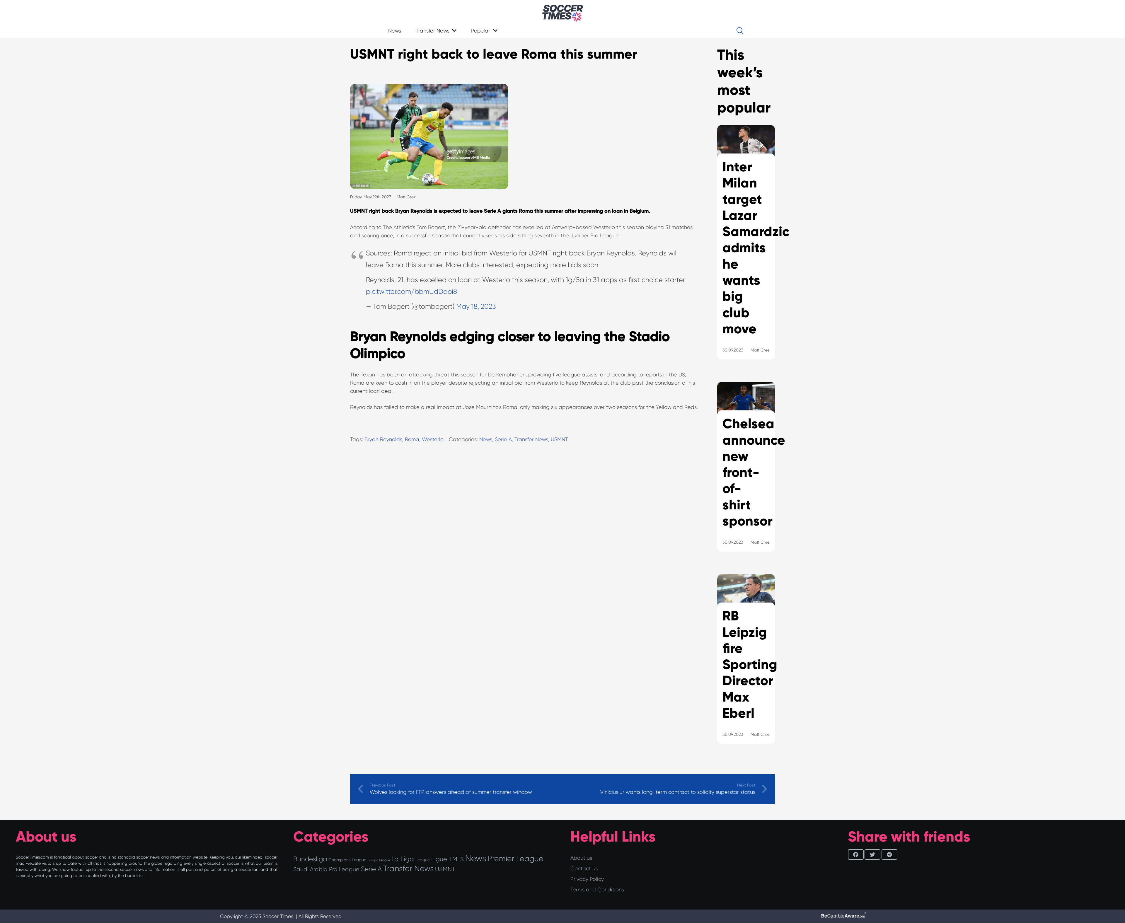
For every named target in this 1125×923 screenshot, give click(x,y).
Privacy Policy (587, 879)
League (422, 860)
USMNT (559, 439)
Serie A (503, 439)
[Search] (740, 30)
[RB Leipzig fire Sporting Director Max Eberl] (746, 666)
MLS (458, 859)
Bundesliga (310, 859)
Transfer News (531, 439)
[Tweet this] (872, 854)
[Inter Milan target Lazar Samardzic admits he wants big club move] (746, 249)
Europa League (379, 860)
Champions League (347, 859)
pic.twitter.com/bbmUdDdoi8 (411, 292)
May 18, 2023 (476, 306)
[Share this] (856, 854)
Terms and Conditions (597, 890)
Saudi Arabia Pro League (326, 869)
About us (581, 858)
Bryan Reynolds (383, 439)
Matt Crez (406, 197)
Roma (412, 439)
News (485, 439)
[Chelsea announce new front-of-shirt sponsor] (746, 474)
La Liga (402, 859)
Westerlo (433, 439)
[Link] (562, 13)
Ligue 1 (441, 859)
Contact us (584, 868)
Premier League (515, 858)
